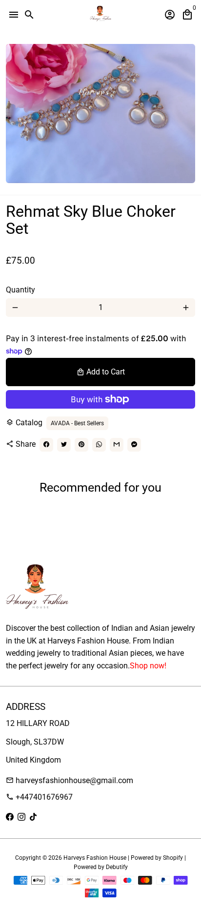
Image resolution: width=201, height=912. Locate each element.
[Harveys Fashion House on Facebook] (10, 817)
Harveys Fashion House (94, 857)
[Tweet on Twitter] (64, 445)
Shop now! (148, 665)
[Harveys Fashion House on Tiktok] (33, 817)
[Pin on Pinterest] (81, 445)
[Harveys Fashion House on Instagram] (21, 817)
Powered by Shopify (157, 857)
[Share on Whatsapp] (99, 445)
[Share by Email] (116, 445)
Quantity (20, 289)
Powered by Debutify (101, 867)
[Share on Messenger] (134, 445)
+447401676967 (39, 797)
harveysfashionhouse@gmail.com (69, 780)
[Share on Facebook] (46, 445)
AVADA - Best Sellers (77, 423)
